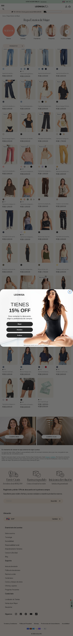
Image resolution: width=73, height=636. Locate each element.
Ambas (19, 335)
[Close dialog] (70, 292)
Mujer (19, 324)
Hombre (19, 329)
